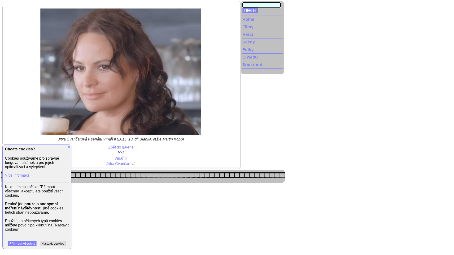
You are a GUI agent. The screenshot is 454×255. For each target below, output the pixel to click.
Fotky (248, 49)
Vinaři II (120, 158)
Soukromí (252, 64)
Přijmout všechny (22, 243)
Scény (248, 42)
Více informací (17, 175)
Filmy (247, 27)
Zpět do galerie (121, 147)
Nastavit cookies (52, 243)
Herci (247, 34)
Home (248, 19)
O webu (250, 57)
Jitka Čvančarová (120, 164)
